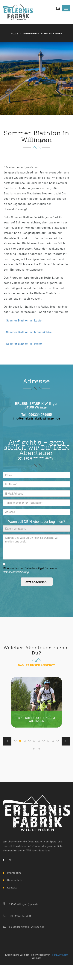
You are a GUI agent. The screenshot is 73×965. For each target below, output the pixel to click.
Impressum (14, 872)
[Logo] (36, 813)
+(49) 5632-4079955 (20, 915)
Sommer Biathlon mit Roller (24, 343)
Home (14, 33)
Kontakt (12, 887)
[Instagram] (9, 859)
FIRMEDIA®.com (59, 954)
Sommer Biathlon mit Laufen (24, 320)
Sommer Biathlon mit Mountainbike (29, 332)
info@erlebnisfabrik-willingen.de (36, 418)
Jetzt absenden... (36, 581)
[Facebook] (3, 859)
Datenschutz (15, 880)
